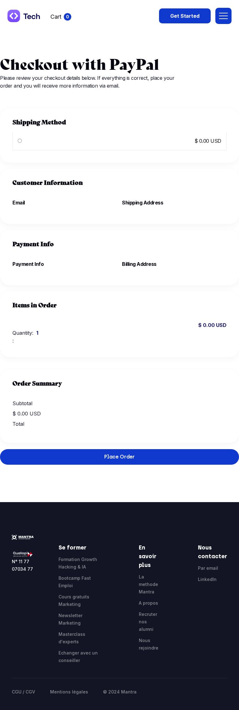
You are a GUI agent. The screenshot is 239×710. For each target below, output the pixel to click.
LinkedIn (207, 579)
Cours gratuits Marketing (74, 600)
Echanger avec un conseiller (78, 656)
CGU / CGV (23, 691)
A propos (148, 603)
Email (18, 202)
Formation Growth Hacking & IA (78, 563)
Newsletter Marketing (70, 619)
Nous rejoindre (148, 644)
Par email (208, 568)
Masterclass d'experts (72, 637)
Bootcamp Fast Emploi (75, 581)
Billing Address (139, 264)
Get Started (184, 16)
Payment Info (28, 264)
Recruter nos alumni (148, 622)
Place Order (119, 457)
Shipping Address (142, 202)
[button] (60, 17)
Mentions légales (69, 691)
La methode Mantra (148, 584)
